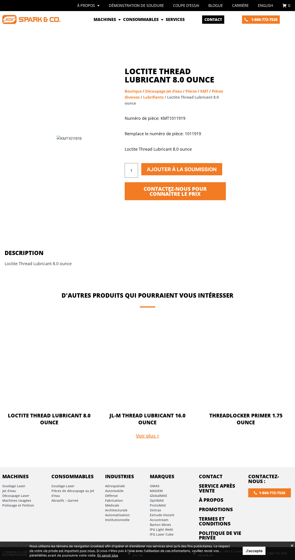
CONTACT (210, 476)
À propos (86, 5)
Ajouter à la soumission (182, 169)
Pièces (191, 91)
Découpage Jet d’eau (163, 91)
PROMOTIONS (216, 509)
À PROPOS (211, 500)
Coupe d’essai (186, 5)
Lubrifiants (153, 97)
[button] (147, 436)
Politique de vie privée (220, 535)
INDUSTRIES (119, 476)
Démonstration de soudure (136, 5)
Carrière (240, 5)
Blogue (215, 5)
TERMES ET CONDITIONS (214, 521)
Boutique (133, 91)
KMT (204, 91)
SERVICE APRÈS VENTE (217, 488)
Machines (15, 476)
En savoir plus (107, 555)
